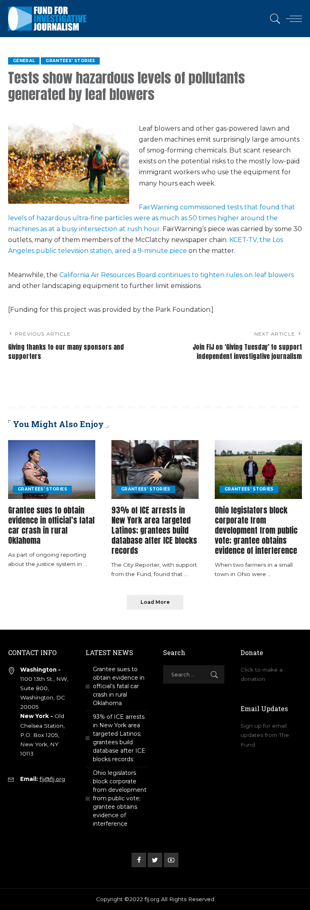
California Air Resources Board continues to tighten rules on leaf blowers (176, 275)
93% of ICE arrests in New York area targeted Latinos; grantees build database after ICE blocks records (154, 530)
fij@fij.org (52, 779)
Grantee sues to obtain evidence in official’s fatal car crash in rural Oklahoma (51, 525)
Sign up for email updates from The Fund (265, 734)
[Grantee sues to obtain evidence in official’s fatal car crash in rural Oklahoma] (51, 469)
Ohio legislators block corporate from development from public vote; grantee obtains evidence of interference (256, 530)
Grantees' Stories (70, 60)
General (24, 60)
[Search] (273, 18)
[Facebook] (139, 860)
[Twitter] (155, 860)
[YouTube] (171, 860)
